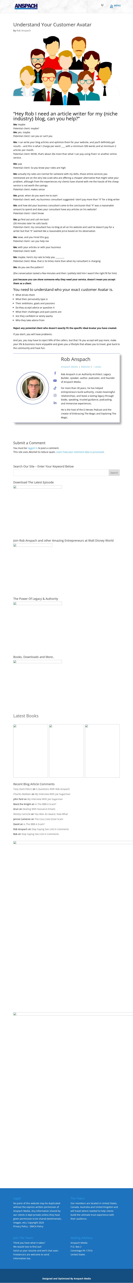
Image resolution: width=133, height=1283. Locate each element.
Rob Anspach (24, 30)
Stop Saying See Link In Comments (50, 829)
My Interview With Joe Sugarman (52, 794)
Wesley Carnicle (21, 814)
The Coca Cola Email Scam (49, 819)
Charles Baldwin (22, 794)
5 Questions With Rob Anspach (53, 789)
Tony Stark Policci (22, 789)
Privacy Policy (20, 1226)
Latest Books (25, 716)
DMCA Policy (36, 1226)
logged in (33, 448)
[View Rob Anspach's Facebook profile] (55, 373)
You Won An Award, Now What (51, 814)
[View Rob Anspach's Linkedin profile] (55, 403)
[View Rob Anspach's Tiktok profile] (55, 388)
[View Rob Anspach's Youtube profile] (55, 380)
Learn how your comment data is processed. (80, 451)
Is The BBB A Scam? (45, 804)
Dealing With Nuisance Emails (39, 809)
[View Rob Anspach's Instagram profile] (55, 395)
